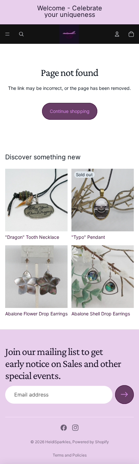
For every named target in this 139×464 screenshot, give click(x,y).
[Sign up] (124, 394)
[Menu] (7, 34)
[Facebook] (64, 428)
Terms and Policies (70, 455)
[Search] (21, 34)
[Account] (117, 34)
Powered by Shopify (90, 441)
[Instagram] (75, 428)
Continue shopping (70, 111)
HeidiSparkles (57, 441)
